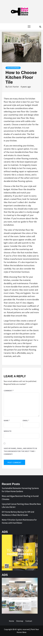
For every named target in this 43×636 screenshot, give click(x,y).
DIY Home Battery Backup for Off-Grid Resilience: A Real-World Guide (18, 513)
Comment (9, 390)
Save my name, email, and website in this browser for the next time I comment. (20, 451)
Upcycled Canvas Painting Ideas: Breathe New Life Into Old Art (21, 505)
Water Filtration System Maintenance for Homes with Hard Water (19, 521)
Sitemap (19, 621)
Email (26, 420)
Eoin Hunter (13, 86)
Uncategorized (13, 68)
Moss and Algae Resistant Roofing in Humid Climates (20, 498)
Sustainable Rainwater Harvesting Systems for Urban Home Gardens (20, 490)
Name (7, 420)
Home (11, 621)
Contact (28, 621)
